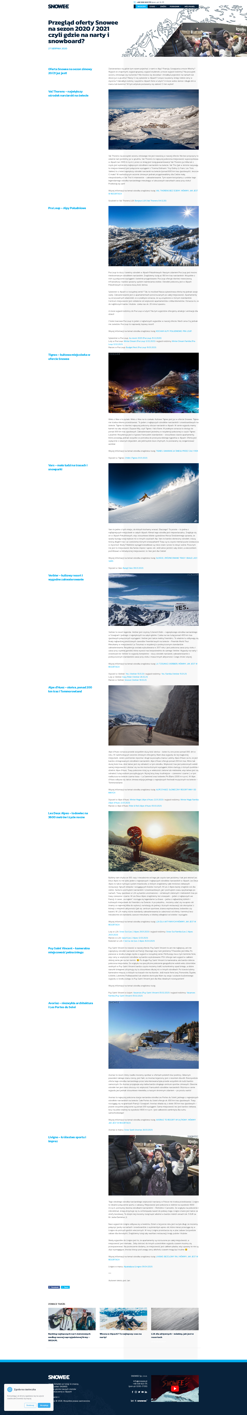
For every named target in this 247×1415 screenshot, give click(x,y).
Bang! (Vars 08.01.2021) (133, 567)
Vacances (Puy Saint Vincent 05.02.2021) (151, 992)
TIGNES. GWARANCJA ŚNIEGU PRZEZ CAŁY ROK (177, 450)
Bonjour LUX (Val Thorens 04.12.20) (150, 200)
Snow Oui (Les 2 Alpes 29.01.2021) (134, 931)
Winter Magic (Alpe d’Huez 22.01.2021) (146, 799)
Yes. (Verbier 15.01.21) (135, 673)
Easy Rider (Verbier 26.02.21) (135, 676)
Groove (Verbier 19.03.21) (136, 679)
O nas (152, 6)
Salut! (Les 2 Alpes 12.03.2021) (135, 937)
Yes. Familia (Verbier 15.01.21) (174, 673)
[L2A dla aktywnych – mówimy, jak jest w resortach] (175, 1319)
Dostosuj (30, 1405)
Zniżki (163, 6)
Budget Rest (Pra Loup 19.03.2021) (141, 347)
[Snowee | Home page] (58, 6)
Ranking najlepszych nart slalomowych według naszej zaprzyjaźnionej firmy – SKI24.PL (69, 1337)
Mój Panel (190, 6)
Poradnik (174, 6)
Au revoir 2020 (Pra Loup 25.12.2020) (145, 338)
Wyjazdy (141, 6)
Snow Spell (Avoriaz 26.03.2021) (138, 1129)
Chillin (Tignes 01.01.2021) (136, 457)
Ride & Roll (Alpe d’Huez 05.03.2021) (145, 805)
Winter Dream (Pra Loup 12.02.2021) (139, 341)
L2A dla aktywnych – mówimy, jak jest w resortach (172, 1335)
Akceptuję (44, 1405)
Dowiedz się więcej (23, 1399)
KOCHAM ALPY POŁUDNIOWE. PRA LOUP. (174, 331)
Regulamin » (53, 1397)
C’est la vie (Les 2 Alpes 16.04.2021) (139, 940)
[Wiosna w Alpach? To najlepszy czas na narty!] (123, 1319)
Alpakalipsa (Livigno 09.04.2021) (138, 1266)
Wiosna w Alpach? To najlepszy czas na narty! (121, 1335)
